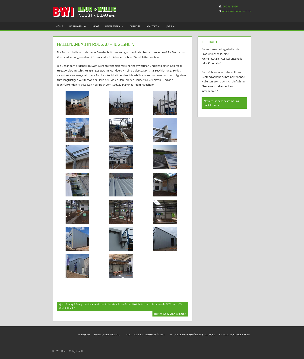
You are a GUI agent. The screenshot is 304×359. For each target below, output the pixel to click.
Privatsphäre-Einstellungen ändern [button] (145, 334)
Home (59, 26)
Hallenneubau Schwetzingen (169, 314)
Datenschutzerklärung (107, 334)
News (95, 26)
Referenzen (112, 26)
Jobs (169, 26)
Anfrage (135, 26)
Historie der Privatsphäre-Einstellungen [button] (192, 334)
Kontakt (152, 26)
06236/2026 (230, 6)
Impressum (84, 334)
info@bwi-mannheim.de (236, 11)
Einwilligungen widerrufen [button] (234, 334)
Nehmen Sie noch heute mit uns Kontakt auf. (221, 103)
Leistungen (76, 26)
